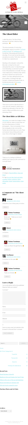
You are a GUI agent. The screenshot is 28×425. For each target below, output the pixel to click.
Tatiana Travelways (13, 169)
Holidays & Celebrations (14, 365)
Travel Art (14, 354)
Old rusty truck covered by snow (9, 385)
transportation (16, 181)
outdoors (14, 179)
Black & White (13, 173)
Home (1, 348)
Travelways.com (17, 51)
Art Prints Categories (5, 351)
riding (19, 179)
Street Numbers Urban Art (7, 374)
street (10, 181)
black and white (18, 177)
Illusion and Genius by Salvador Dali (9, 382)
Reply (5, 207)
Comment (5, 290)
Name (4, 306)
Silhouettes (5, 120)
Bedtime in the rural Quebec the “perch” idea (12, 377)
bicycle (9, 177)
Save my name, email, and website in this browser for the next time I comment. (13, 328)
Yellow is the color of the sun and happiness (11, 380)
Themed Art (14, 358)
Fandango (9, 199)
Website (4, 318)
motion (9, 179)
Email (3, 312)
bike (12, 177)
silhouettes (5, 181)
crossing (4, 179)
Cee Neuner (10, 255)
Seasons (14, 362)
